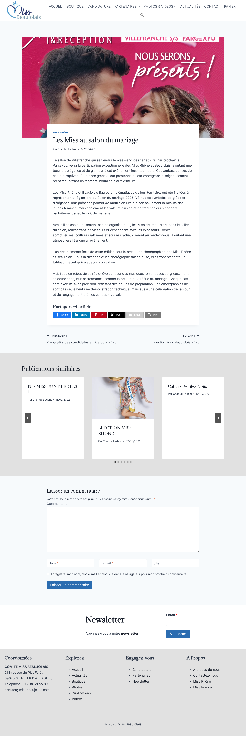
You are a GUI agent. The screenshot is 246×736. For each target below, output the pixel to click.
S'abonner (178, 634)
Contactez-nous (205, 675)
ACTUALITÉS (190, 6)
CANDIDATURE (99, 6)
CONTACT (212, 6)
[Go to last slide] (28, 418)
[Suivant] (218, 418)
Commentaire (58, 504)
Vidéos (77, 699)
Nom (53, 563)
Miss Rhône (60, 132)
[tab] (115, 462)
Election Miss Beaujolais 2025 (176, 339)
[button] (142, 15)
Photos (77, 687)
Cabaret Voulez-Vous (187, 386)
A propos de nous (206, 670)
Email (172, 615)
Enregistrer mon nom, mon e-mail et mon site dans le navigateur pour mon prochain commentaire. (119, 574)
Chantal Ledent (67, 149)
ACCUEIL (56, 6)
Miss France (202, 687)
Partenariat (141, 675)
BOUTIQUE (75, 6)
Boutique (79, 681)
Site (156, 563)
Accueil (77, 670)
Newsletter (140, 681)
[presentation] (123, 398)
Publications (81, 693)
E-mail (107, 563)
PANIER (230, 6)
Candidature (142, 670)
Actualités (79, 675)
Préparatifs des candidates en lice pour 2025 (81, 339)
